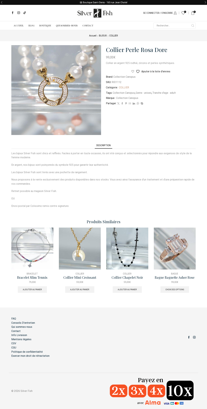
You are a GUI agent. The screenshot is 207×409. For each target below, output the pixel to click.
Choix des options (174, 289)
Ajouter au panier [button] (32, 289)
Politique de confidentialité (27, 351)
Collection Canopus (124, 76)
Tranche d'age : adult (164, 92)
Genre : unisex (144, 92)
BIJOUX (103, 35)
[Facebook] (12, 13)
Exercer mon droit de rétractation (30, 355)
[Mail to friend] (130, 103)
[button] (1, 2)
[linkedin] (134, 103)
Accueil (19, 25)
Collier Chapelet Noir (127, 277)
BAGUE (174, 273)
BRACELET (32, 273)
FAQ (13, 318)
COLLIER (113, 35)
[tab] (103, 145)
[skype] (141, 103)
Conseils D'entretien (23, 322)
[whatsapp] (138, 103)
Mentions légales (21, 339)
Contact (87, 25)
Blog (31, 25)
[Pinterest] (126, 103)
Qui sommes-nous (67, 25)
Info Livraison (19, 335)
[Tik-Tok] (24, 13)
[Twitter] (118, 103)
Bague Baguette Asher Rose (175, 277)
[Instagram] (18, 13)
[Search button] (193, 25)
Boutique (45, 25)
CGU (13, 347)
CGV (13, 343)
